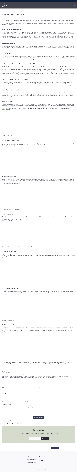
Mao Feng (17, 96)
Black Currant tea (9, 214)
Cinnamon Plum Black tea (11, 288)
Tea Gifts (20, 5)
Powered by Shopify (43, 469)
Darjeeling (60, 95)
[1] (2, 374)
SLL (3, 11)
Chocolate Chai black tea (11, 140)
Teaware (34, 5)
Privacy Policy (24, 407)
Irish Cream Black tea (9, 325)
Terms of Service (32, 407)
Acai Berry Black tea (10, 251)
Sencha (6, 96)
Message (4, 393)
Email (40, 387)
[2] (18, 72)
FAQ (28, 456)
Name (3, 387)
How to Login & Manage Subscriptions (31, 460)
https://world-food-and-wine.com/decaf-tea (13, 374)
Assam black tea (8, 101)
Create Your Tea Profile (31, 462)
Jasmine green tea (30, 96)
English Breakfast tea (9, 176)
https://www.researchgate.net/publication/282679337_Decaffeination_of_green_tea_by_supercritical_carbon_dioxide (28, 377)
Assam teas (46, 95)
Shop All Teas (27, 5)
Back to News (39, 417)
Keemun (71, 95)
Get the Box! (12, 5)
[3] (54, 73)
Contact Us (29, 457)
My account (29, 464)
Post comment (7, 404)
